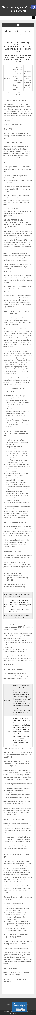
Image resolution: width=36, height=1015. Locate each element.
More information (19, 1008)
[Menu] (33, 17)
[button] (33, 7)
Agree (20, 1010)
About (9, 1004)
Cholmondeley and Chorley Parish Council (18, 8)
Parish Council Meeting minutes (21, 37)
